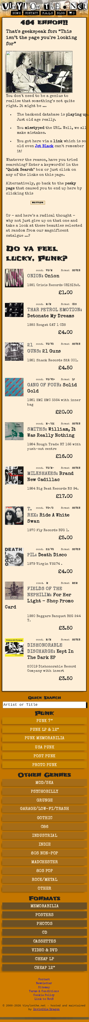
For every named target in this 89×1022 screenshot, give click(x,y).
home (16, 13)
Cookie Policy (44, 995)
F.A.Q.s (47, 13)
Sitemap (44, 987)
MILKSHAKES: (42, 474)
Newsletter (44, 983)
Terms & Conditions (44, 991)
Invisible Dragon (46, 1009)
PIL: (32, 555)
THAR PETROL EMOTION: (54, 310)
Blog (61, 13)
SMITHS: (37, 429)
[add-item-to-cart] (78, 293)
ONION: (35, 276)
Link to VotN (44, 999)
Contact (31, 13)
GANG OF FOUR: (44, 385)
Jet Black (44, 146)
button (38, 202)
